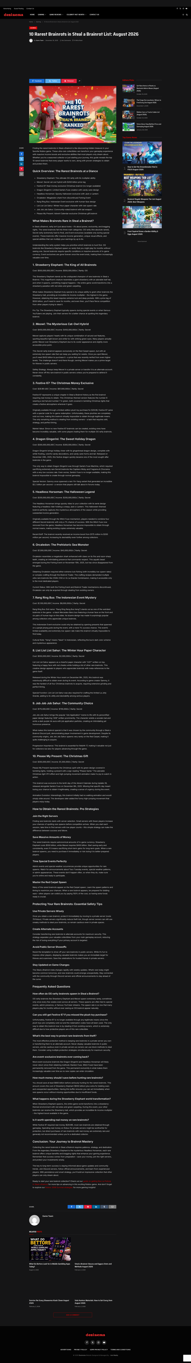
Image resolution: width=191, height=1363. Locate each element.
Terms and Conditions (121, 1349)
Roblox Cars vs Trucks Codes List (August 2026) (148, 113)
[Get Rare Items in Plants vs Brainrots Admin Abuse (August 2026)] (128, 88)
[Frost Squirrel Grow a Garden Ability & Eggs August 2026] (142, 217)
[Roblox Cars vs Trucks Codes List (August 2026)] (128, 115)
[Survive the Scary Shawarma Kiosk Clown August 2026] (50, 1285)
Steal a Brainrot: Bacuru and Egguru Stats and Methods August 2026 (93, 1265)
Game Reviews (55, 14)
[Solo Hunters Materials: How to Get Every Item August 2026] (95, 1285)
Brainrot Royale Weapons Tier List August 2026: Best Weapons (144, 200)
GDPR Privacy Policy (99, 1349)
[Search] (187, 14)
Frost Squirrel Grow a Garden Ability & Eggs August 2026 (143, 232)
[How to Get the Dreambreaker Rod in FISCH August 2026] (142, 153)
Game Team (40, 40)
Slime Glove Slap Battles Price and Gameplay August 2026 (149, 125)
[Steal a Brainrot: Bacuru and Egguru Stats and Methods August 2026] (95, 1249)
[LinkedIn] (21, 164)
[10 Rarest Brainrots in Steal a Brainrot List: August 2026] (72, 114)
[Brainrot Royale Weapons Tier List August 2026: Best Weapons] (142, 185)
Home (32, 14)
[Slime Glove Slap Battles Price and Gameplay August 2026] (128, 127)
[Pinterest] (21, 169)
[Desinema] (13, 15)
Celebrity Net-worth (75, 14)
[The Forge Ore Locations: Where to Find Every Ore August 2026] (128, 103)
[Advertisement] (95, 60)
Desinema (82, 1355)
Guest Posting (19, 8)
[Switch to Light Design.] (183, 15)
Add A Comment (72, 1315)
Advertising (7, 8)
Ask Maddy (114, 1355)
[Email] (21, 174)
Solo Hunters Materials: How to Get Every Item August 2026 (93, 1302)
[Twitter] (21, 159)
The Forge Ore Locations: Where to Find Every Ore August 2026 (149, 101)
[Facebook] (21, 154)
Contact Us (30, 8)
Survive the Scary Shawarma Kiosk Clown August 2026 (49, 1302)
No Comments (66, 40)
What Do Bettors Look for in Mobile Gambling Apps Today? (49, 1265)
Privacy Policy (80, 1349)
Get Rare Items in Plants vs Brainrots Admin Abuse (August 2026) (148, 88)
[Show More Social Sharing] (79, 81)
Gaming (41, 14)
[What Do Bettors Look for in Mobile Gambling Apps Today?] (50, 1249)
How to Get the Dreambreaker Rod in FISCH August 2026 (142, 168)
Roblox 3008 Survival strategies (59, 1187)
